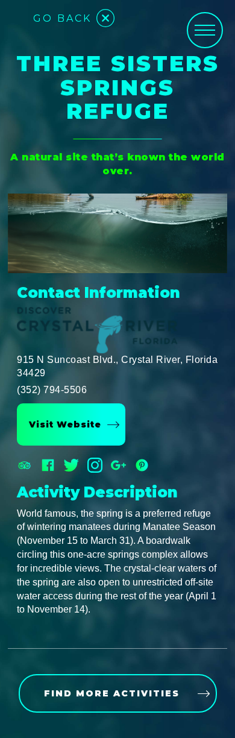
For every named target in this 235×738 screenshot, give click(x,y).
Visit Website (65, 424)
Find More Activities (112, 693)
